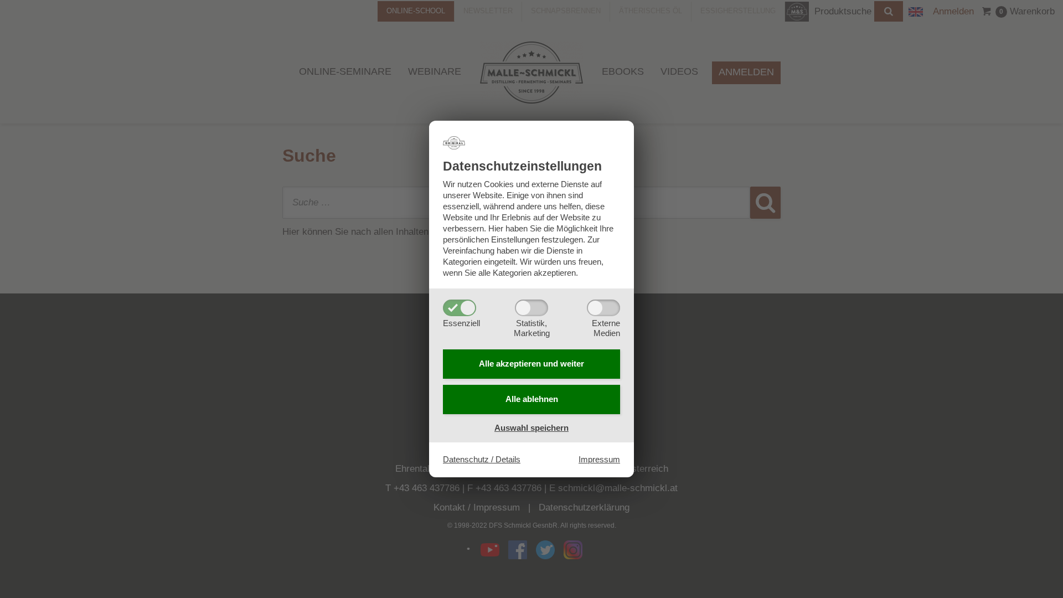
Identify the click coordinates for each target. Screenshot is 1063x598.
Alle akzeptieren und (531, 363)
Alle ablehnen (531, 399)
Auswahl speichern (531, 427)
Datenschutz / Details (481, 459)
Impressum (599, 459)
